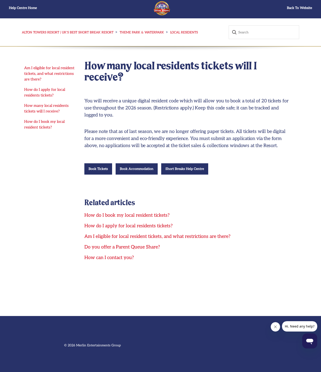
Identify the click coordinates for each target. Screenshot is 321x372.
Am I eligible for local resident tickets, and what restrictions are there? (49, 74)
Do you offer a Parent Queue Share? (122, 247)
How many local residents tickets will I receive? (46, 109)
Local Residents (184, 32)
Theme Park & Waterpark (142, 32)
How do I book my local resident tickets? (44, 125)
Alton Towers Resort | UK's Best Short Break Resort (68, 32)
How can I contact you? (109, 257)
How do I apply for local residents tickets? (44, 93)
